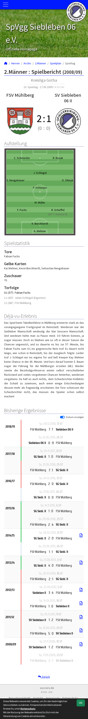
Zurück (45, 677)
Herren (15, 63)
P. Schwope (40, 187)
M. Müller (40, 202)
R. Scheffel (57, 210)
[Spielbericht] (81, 535)
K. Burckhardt (40, 223)
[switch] (62, 417)
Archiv (27, 63)
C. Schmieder (22, 158)
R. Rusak (58, 158)
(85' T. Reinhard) (57, 214)
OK (80, 703)
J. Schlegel (40, 173)
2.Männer (40, 63)
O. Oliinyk (67, 180)
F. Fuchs (22, 210)
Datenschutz (27, 708)
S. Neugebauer (16, 180)
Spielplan (55, 63)
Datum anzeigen (75, 417)
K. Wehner (40, 231)
